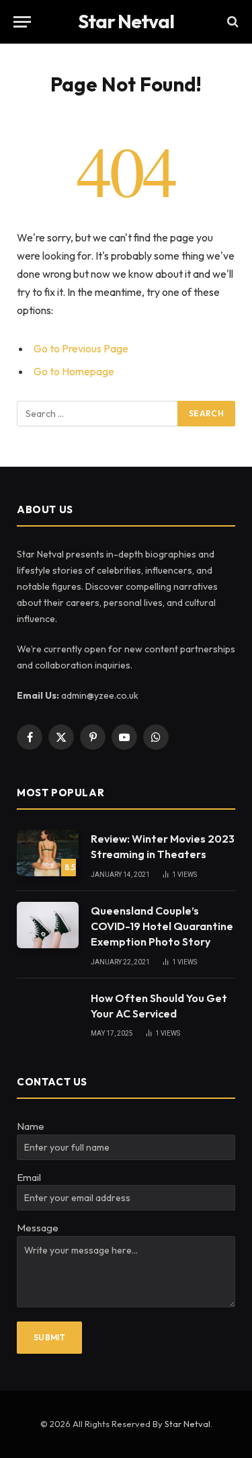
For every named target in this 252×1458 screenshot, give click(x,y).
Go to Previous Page (81, 348)
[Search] (231, 22)
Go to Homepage (74, 371)
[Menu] (22, 22)
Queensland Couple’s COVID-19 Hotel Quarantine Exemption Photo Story (162, 926)
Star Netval (187, 1423)
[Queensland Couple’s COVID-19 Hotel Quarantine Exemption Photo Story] (48, 925)
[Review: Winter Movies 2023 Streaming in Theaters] (48, 853)
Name (30, 1126)
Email (29, 1177)
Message (37, 1227)
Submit (49, 1337)
